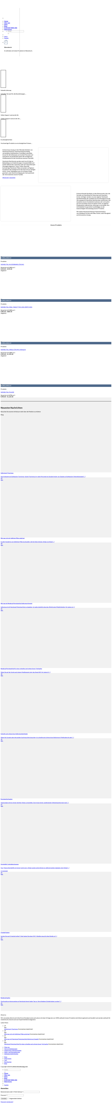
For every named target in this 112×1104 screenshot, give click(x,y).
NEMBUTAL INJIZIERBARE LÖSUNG (12, 264)
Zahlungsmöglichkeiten (11, 1054)
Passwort (4, 1095)
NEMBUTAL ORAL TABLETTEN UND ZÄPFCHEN (16, 307)
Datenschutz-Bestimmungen (12, 1050)
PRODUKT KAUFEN (8, 177)
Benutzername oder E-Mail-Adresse (12, 1092)
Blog (5, 1063)
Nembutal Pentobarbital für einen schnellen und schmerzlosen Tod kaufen (26, 1044)
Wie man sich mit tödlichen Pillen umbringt (17, 1034)
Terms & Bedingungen (10, 1049)
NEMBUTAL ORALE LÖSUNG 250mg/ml (13, 349)
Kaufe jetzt (37, 30)
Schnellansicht (6, 258)
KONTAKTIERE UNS (10, 1080)
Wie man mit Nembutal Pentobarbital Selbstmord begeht (21, 1039)
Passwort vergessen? (7, 1102)
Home (6, 1073)
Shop (5, 1057)
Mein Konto (7, 1058)
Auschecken (7, 1062)
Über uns (7, 1047)
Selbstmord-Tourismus (11, 1029)
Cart (5, 1060)
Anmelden (3, 1098)
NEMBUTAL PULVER (7, 392)
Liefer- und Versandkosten (12, 1052)
